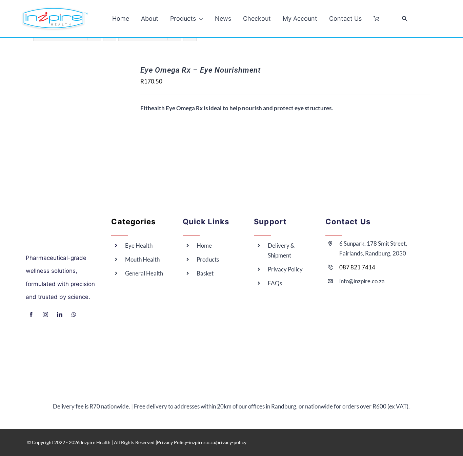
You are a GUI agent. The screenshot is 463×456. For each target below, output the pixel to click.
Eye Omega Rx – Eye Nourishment (200, 70)
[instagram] (45, 314)
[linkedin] (59, 314)
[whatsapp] (73, 314)
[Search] (404, 18)
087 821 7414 (357, 267)
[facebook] (31, 314)
